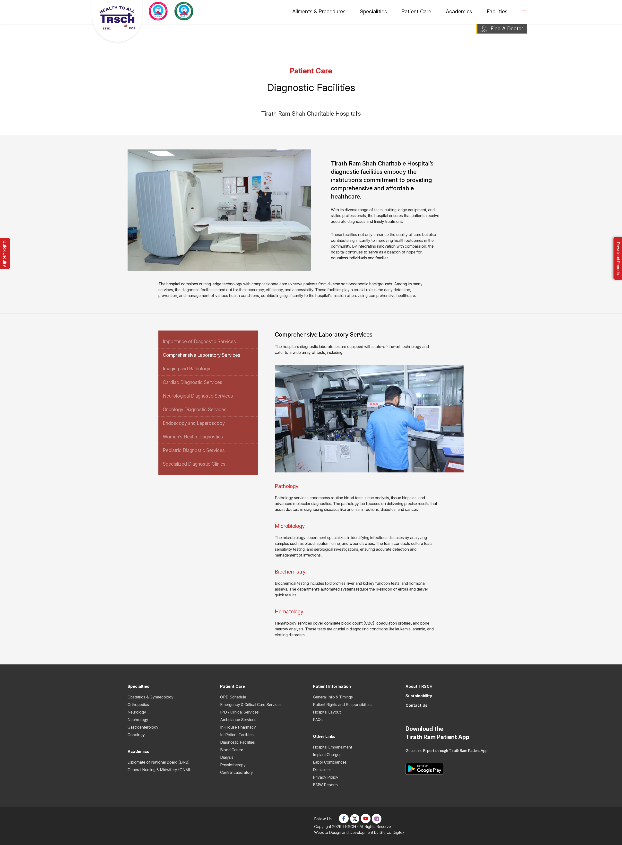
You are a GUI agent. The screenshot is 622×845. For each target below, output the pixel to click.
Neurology (137, 712)
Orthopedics (138, 704)
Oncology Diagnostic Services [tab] (194, 409)
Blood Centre (231, 749)
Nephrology (138, 719)
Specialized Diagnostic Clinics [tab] (194, 464)
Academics (459, 12)
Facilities (497, 12)
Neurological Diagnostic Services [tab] (198, 396)
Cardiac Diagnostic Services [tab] (192, 382)
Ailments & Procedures (319, 12)
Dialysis (226, 757)
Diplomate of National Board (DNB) (159, 762)
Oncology (136, 734)
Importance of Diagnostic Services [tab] (199, 341)
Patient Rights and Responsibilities (342, 704)
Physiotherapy (233, 764)
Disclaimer (322, 769)
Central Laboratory (236, 772)
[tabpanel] (362, 484)
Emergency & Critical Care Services (251, 704)
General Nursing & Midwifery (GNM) (159, 769)
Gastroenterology (143, 727)
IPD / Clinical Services (239, 712)
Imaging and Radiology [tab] (186, 369)
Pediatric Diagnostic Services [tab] (194, 450)
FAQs (318, 719)
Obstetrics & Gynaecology (150, 697)
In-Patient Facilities (237, 734)
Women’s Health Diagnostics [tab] (193, 437)
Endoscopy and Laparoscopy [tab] (194, 423)
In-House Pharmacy (238, 727)
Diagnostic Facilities (237, 742)
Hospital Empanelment (332, 747)
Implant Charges (327, 754)
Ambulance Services (238, 719)
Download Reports (618, 258)
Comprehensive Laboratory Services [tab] (201, 355)
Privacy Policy (325, 777)
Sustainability (419, 695)
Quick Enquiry (4, 253)
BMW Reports (325, 784)
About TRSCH (419, 686)
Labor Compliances (330, 762)
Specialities (373, 12)
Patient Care (416, 12)
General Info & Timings (333, 697)
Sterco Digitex (392, 832)
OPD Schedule (233, 697)
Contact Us (416, 705)
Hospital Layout (327, 712)
